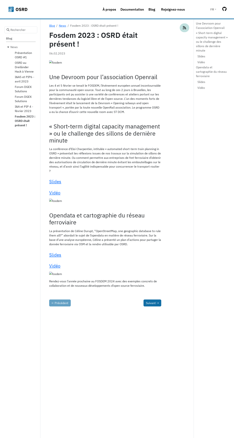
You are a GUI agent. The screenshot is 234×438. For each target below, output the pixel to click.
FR (212, 9)
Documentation (132, 9)
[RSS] (184, 27)
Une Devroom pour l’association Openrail (210, 26)
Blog (151, 9)
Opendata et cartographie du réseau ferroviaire (211, 71)
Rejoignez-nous (173, 9)
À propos (109, 9)
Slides (201, 56)
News (62, 25)
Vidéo (201, 62)
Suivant (152, 303)
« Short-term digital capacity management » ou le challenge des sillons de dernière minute (212, 41)
